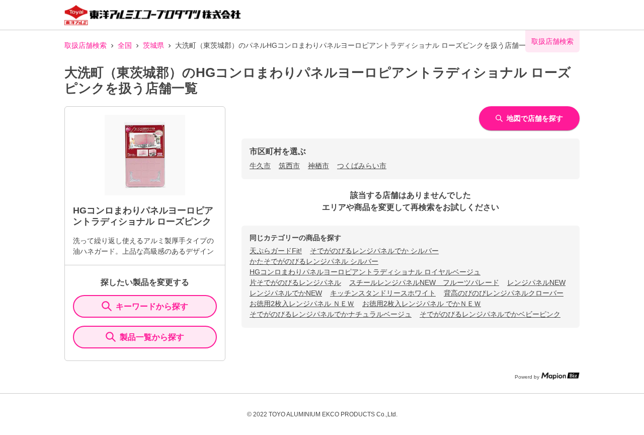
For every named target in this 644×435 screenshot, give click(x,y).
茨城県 (153, 45)
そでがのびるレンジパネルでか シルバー (374, 251)
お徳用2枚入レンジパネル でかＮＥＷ (421, 304)
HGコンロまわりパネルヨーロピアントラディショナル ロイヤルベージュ (365, 272)
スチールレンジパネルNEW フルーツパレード (424, 282)
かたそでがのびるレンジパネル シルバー (314, 261)
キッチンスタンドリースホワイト (383, 293)
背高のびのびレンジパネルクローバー (504, 293)
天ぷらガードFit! (276, 251)
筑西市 (289, 166)
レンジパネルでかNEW (286, 293)
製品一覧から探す (152, 337)
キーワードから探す (152, 306)
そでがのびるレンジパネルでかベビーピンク (490, 314)
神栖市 (318, 166)
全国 (125, 45)
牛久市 (260, 166)
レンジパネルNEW (536, 282)
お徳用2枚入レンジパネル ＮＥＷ (302, 304)
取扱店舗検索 (85, 45)
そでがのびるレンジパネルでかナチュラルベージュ (331, 314)
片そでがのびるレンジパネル (295, 282)
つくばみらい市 (361, 166)
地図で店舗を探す (535, 118)
